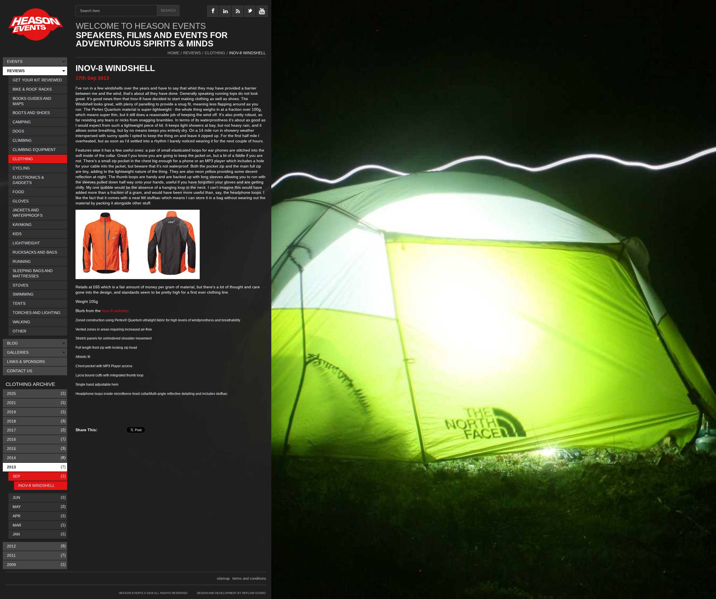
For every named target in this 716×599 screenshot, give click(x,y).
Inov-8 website (115, 310)
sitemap (223, 578)
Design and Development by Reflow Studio (231, 593)
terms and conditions (249, 578)
